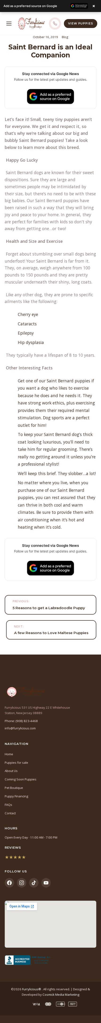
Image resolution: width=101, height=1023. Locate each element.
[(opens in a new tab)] (50, 960)
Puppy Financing (16, 796)
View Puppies (80, 23)
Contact (10, 813)
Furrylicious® (32, 989)
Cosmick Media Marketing (61, 994)
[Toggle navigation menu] (9, 23)
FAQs (8, 805)
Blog (65, 37)
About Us (11, 771)
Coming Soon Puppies (20, 779)
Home (9, 754)
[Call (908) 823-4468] (55, 23)
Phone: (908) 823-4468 (21, 721)
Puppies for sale (16, 762)
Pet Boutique (14, 788)
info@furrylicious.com (20, 728)
